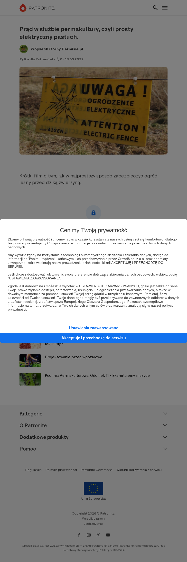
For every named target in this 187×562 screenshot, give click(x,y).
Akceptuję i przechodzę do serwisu (93, 338)
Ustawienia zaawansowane (93, 328)
